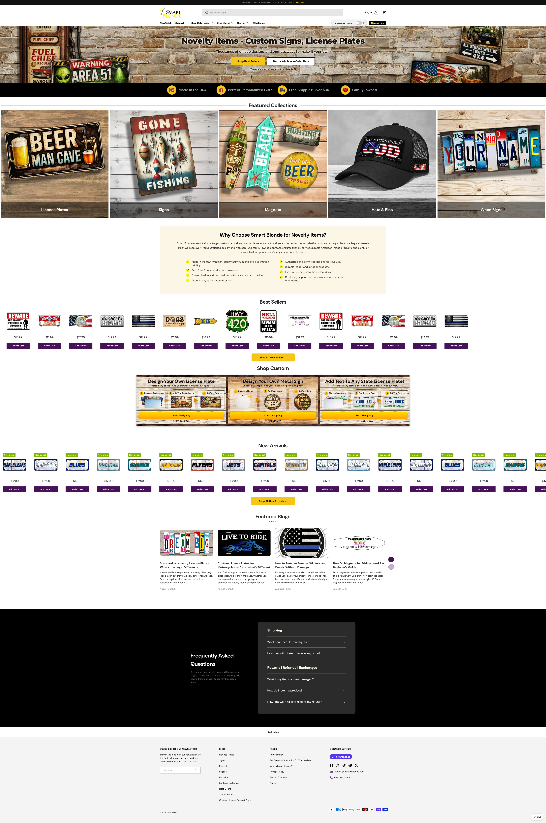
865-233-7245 (342, 777)
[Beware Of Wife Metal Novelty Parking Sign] (180, 321)
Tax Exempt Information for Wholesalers (290, 760)
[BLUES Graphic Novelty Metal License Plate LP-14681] (364, 464)
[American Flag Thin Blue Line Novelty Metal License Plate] (55, 321)
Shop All (179, 22)
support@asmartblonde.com (349, 771)
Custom (241, 22)
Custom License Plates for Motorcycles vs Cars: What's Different (244, 565)
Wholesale (259, 22)
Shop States (223, 22)
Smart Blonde (172, 812)
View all (273, 521)
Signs (222, 760)
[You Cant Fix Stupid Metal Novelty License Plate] (23, 321)
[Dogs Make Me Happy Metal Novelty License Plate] (86, 321)
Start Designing (181, 415)
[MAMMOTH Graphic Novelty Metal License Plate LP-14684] (270, 464)
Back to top (273, 732)
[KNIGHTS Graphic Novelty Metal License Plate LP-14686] (208, 464)
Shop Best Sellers (248, 61)
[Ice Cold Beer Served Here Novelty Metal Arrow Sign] (117, 321)
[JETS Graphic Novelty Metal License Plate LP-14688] (145, 464)
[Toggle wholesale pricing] (359, 23)
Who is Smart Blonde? (281, 766)
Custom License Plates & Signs (235, 800)
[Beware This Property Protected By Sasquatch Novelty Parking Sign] (242, 321)
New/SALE (165, 22)
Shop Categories (200, 22)
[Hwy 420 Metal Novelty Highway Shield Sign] (149, 321)
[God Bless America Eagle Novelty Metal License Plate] (305, 321)
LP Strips (223, 777)
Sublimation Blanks (229, 783)
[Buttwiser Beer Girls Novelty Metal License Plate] (274, 321)
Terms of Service (278, 777)
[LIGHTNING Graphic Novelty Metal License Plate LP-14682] (333, 464)
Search (273, 783)
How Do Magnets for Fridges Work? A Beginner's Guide (358, 565)
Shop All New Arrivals (273, 501)
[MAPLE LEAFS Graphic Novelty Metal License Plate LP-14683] (301, 464)
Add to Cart (23, 345)
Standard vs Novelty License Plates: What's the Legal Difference (185, 565)
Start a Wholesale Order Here (290, 61)
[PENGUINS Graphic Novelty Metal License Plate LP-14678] (82, 464)
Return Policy (277, 754)
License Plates (226, 754)
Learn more (299, 2)
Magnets (223, 766)
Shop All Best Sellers (273, 357)
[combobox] (272, 12)
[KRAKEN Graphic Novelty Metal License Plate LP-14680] (20, 464)
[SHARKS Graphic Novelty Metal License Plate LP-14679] (51, 464)
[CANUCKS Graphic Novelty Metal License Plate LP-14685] (239, 464)
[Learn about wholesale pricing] (364, 23)
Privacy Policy (277, 771)
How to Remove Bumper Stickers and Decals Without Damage (300, 565)
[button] (384, 12)
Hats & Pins (225, 788)
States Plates (226, 794)
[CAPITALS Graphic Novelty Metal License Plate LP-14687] (176, 464)
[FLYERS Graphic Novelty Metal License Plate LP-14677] (114, 464)
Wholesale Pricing (343, 23)
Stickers (223, 771)
